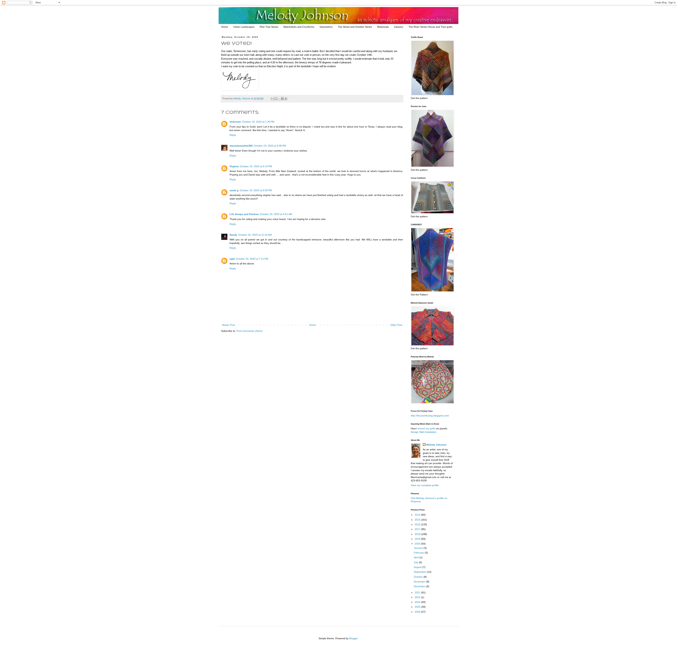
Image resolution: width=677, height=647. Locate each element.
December (420, 586)
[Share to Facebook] (282, 98)
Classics (398, 26)
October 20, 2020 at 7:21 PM (252, 258)
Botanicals (383, 26)
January (418, 547)
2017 (418, 529)
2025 (418, 606)
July (416, 562)
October (418, 576)
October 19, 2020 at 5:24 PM (256, 166)
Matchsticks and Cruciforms (298, 26)
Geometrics (326, 26)
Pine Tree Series (269, 26)
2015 (418, 519)
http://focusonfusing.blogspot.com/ (430, 415)
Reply (233, 135)
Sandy (233, 234)
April (416, 557)
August (418, 567)
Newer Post (228, 325)
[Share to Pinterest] (286, 98)
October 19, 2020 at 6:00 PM (256, 190)
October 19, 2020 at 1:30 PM (258, 121)
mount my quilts (426, 428)
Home (224, 26)
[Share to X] (279, 98)
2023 (418, 597)
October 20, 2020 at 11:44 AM (255, 234)
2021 (418, 592)
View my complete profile (425, 485)
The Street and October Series (355, 26)
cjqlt (232, 258)
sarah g (234, 190)
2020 (418, 543)
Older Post (396, 325)
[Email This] (272, 98)
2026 (418, 611)
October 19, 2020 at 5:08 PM (270, 145)
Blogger (353, 638)
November (420, 581)
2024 (418, 602)
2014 (418, 514)
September (420, 571)
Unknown (235, 121)
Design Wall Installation (424, 432)
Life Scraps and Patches (244, 214)
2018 (418, 534)
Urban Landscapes (243, 26)
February (419, 552)
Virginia (234, 166)
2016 (418, 524)
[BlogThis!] (275, 98)
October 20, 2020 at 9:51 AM (276, 214)
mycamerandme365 (241, 145)
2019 (418, 538)
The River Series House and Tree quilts (430, 26)
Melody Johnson (436, 444)
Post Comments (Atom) (249, 330)
